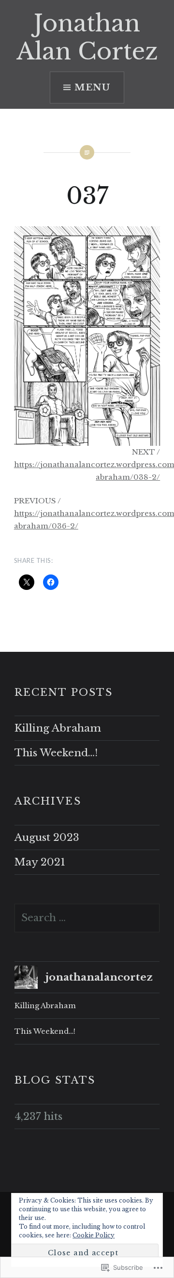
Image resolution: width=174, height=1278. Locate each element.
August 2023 (46, 837)
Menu (92, 87)
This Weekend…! (56, 753)
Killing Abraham (57, 728)
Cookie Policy (93, 1235)
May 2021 (39, 862)
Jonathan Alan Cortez (87, 37)
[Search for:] (87, 917)
